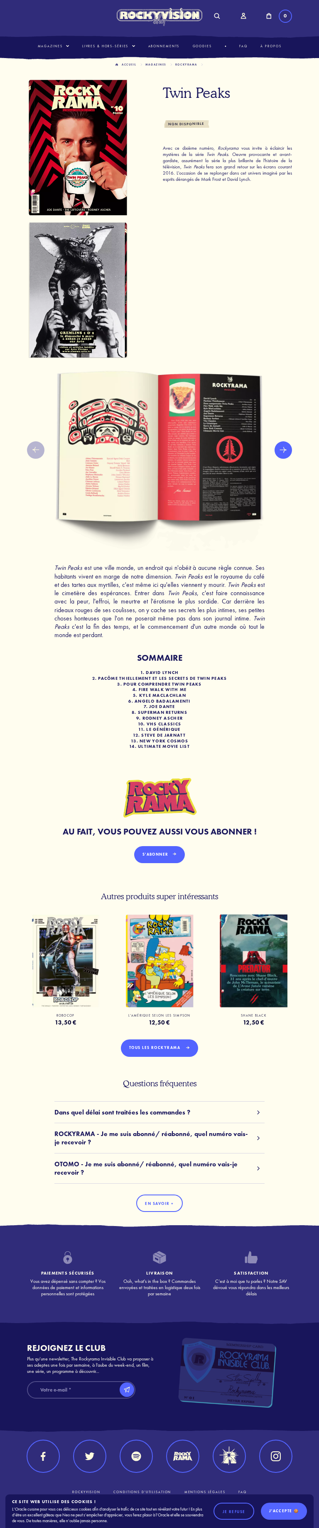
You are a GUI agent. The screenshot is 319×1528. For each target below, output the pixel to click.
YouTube (182, 1456)
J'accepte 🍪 (284, 1511)
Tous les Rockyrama (155, 1047)
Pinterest (229, 1456)
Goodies (202, 46)
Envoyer (127, 1389)
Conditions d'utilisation (142, 1492)
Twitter (89, 1456)
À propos (270, 46)
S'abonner (155, 854)
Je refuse (234, 1511)
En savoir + (159, 1203)
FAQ (243, 46)
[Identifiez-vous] (243, 16)
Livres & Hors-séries (105, 46)
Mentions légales (205, 1492)
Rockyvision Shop (159, 16)
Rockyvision (86, 1492)
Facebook (43, 1456)
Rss (136, 1456)
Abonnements (164, 46)
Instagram (275, 1456)
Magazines (50, 46)
